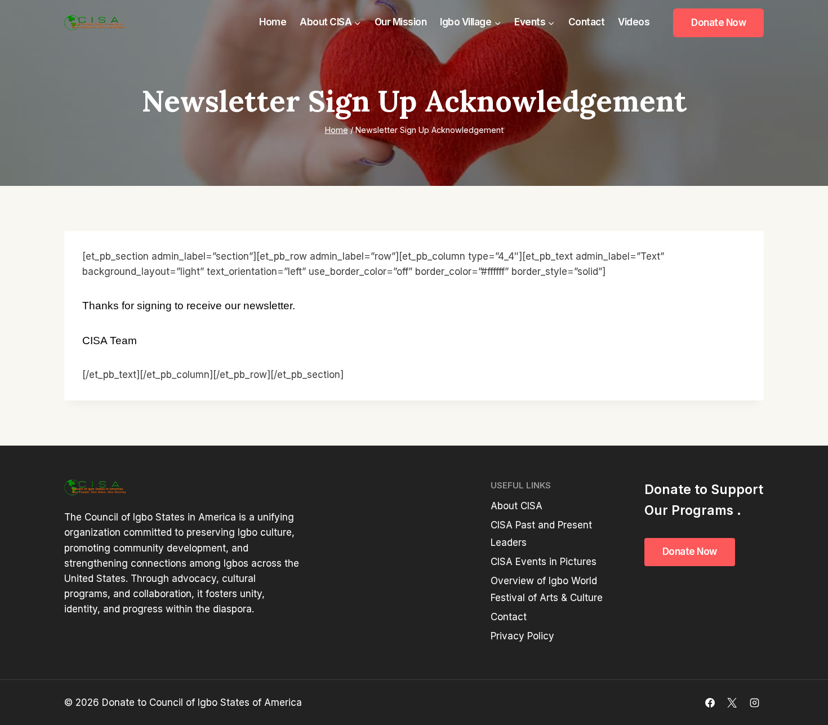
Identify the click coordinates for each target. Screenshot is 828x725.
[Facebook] (710, 702)
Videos (633, 22)
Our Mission (401, 22)
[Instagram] (754, 702)
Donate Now (718, 22)
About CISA (516, 505)
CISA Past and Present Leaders (541, 533)
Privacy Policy (522, 636)
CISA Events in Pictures (543, 561)
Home (272, 22)
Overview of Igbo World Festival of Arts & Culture (547, 589)
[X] (732, 702)
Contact (586, 22)
